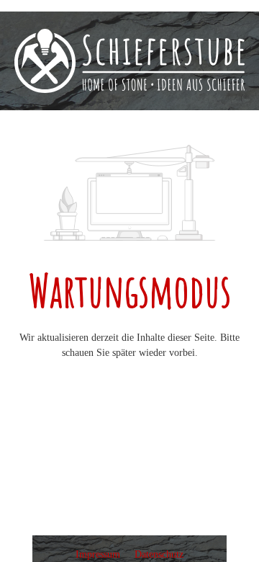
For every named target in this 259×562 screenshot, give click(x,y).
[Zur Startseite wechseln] (129, 61)
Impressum (99, 554)
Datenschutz (159, 554)
